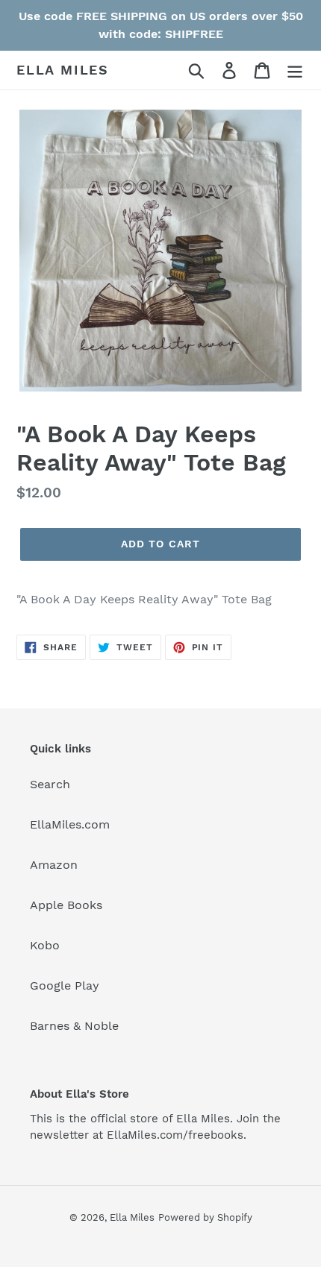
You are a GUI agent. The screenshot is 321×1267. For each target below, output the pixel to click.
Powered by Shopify (205, 1217)
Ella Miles (62, 70)
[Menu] (294, 70)
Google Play (64, 985)
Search (50, 784)
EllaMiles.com (70, 824)
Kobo (45, 945)
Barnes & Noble (74, 1026)
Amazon (54, 865)
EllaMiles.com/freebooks (175, 1135)
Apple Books (66, 905)
